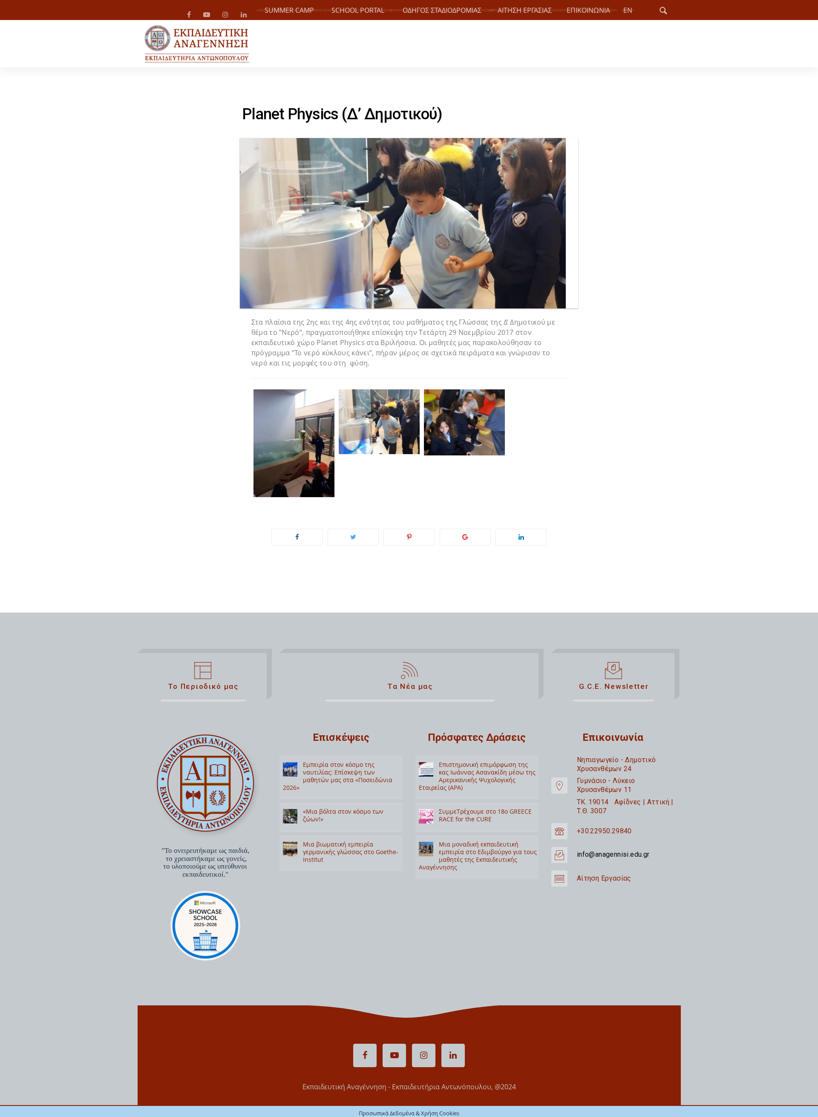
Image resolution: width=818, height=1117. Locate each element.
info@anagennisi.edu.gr (613, 858)
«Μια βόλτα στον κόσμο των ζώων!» (343, 818)
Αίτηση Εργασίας (604, 882)
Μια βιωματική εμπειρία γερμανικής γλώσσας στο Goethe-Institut (350, 855)
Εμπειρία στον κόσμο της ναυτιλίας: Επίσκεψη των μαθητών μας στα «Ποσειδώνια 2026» (337, 779)
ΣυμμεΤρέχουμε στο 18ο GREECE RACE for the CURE (485, 818)
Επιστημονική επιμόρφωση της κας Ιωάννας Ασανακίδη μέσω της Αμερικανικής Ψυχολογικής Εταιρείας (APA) (477, 779)
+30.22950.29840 (604, 834)
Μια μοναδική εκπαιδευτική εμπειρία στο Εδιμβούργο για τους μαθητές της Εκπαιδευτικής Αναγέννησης (478, 859)
